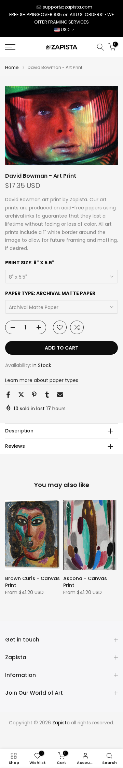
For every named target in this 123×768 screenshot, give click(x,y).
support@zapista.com (67, 7)
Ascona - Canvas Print (85, 582)
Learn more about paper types (41, 380)
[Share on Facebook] (8, 395)
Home (12, 67)
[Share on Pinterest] (34, 395)
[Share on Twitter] (21, 395)
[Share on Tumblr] (47, 395)
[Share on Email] (60, 395)
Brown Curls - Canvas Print (32, 582)
